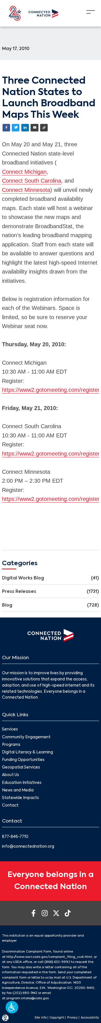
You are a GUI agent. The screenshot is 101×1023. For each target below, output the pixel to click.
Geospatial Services (21, 767)
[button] (12, 1007)
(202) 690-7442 (25, 993)
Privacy (72, 1017)
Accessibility (90, 1017)
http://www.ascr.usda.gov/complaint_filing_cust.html (49, 957)
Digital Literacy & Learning (27, 752)
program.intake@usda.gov (27, 998)
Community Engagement (26, 737)
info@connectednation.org (28, 846)
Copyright (57, 1017)
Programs (11, 745)
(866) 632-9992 (57, 962)
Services (10, 729)
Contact (10, 805)
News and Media (18, 790)
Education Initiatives (22, 783)
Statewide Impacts (20, 798)
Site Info (41, 1017)
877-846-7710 (15, 837)
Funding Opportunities (23, 760)
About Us (10, 775)
